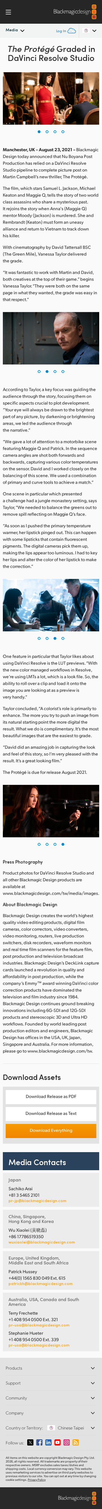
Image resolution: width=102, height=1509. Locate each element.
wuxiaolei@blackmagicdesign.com (41, 1242)
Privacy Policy (37, 1480)
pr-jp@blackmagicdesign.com (37, 1201)
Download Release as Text (51, 1113)
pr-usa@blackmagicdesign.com (38, 1325)
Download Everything (51, 1130)
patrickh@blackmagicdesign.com (40, 1284)
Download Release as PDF (51, 1096)
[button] (39, 132)
